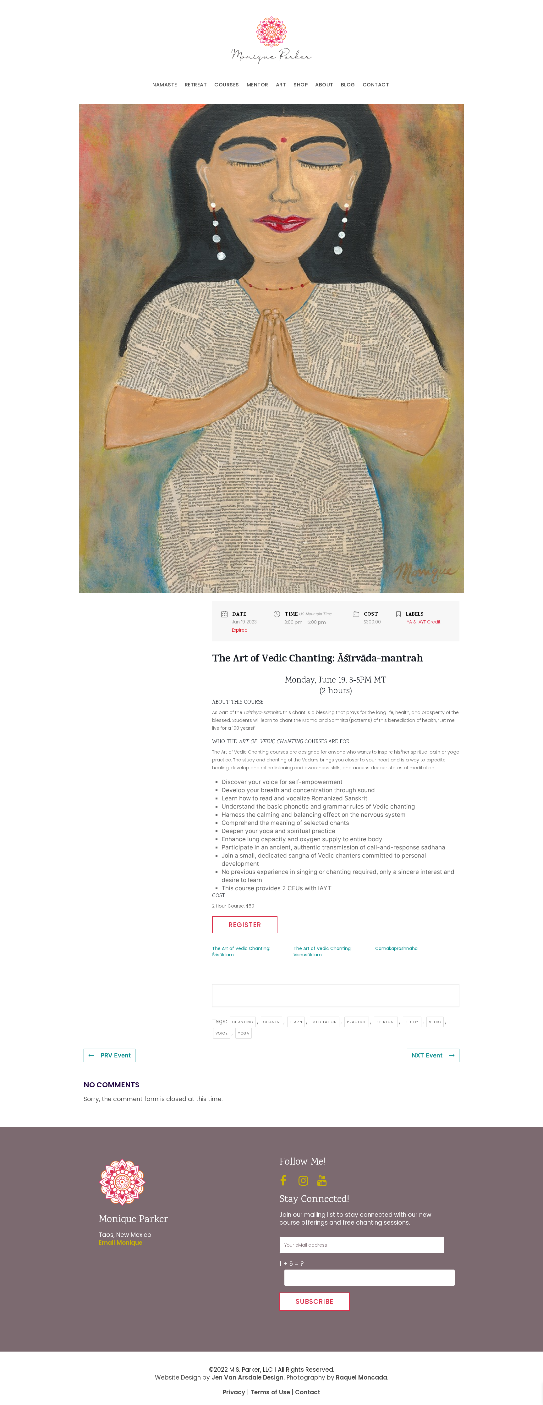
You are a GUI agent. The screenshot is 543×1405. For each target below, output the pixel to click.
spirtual (385, 1021)
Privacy (234, 1392)
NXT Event (427, 1055)
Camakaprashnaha (396, 948)
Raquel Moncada (361, 1377)
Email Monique (120, 1242)
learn (296, 1021)
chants (271, 1021)
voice (222, 1033)
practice (356, 1021)
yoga (243, 1033)
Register (244, 924)
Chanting (242, 1021)
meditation (324, 1021)
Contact (307, 1392)
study (412, 1021)
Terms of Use (270, 1392)
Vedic (435, 1021)
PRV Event (116, 1055)
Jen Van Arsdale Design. (248, 1377)
